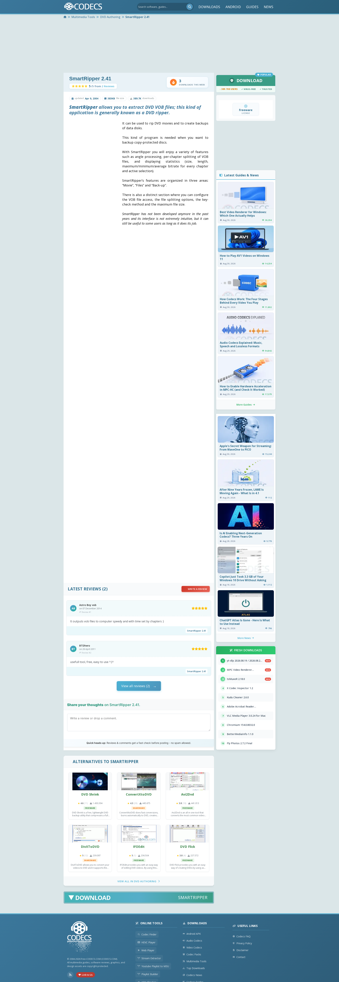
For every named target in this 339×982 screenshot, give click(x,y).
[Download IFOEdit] (138, 833)
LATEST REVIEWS (84, 589)
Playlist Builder (149, 974)
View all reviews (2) (135, 686)
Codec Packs (193, 954)
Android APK (193, 933)
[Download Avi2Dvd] (187, 781)
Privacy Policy (244, 943)
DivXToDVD (90, 846)
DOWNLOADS (209, 6)
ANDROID (233, 6)
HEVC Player (148, 942)
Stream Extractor (151, 958)
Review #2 (86, 652)
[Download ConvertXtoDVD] (138, 781)
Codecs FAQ (243, 936)
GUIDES (252, 6)
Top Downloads (195, 968)
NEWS (268, 6)
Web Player (147, 950)
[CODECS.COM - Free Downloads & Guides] (79, 937)
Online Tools (151, 923)
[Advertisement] (169, 46)
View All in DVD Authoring (136, 881)
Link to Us (87, 974)
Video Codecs (194, 947)
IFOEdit (139, 846)
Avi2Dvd (187, 794)
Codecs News (194, 975)
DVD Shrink (90, 794)
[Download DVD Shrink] (90, 781)
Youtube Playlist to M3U (155, 966)
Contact (240, 957)
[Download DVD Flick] (187, 833)
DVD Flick (187, 846)
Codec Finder (148, 934)
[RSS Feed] (70, 975)
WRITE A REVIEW (197, 589)
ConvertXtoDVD (139, 794)
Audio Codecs (194, 940)
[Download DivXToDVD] (90, 833)
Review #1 (86, 612)
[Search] (189, 7)
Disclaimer (242, 950)
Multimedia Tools (196, 961)
